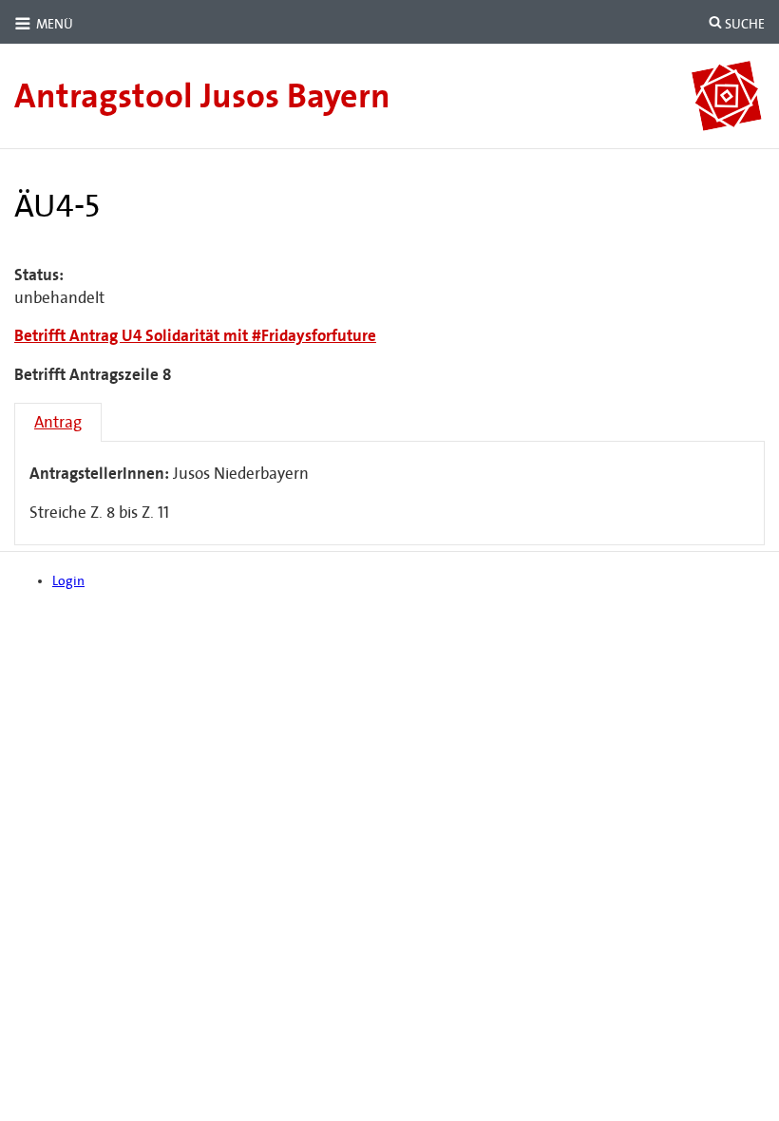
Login (68, 581)
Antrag (58, 422)
